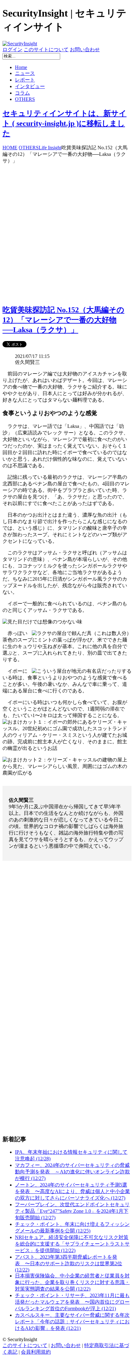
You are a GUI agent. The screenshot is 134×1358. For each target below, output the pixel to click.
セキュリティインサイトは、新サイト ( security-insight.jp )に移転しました (64, 123)
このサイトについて (46, 49)
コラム (22, 93)
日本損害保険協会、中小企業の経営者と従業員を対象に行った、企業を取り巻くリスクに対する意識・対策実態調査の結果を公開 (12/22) (72, 1282)
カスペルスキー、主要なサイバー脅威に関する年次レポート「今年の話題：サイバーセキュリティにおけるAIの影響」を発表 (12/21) (72, 1321)
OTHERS (25, 99)
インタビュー (30, 86)
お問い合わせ (85, 49)
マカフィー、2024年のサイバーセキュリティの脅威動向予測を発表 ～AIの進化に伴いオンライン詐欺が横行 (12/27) (72, 1171)
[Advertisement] (67, 231)
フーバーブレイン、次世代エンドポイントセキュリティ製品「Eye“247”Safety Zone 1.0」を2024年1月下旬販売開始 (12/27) (72, 1211)
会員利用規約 (36, 1352)
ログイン (12, 49)
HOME (9, 147)
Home (21, 67)
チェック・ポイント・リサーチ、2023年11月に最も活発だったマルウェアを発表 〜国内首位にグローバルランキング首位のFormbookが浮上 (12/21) (72, 1302)
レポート (25, 79)
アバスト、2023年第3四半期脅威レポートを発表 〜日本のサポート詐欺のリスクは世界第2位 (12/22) (68, 1263)
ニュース (25, 73)
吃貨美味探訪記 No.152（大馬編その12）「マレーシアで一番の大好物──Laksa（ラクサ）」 (63, 320)
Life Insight (50, 147)
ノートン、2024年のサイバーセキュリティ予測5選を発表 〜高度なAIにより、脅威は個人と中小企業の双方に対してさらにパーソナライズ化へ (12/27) (72, 1191)
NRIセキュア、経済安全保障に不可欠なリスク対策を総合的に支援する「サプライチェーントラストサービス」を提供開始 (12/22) (72, 1244)
